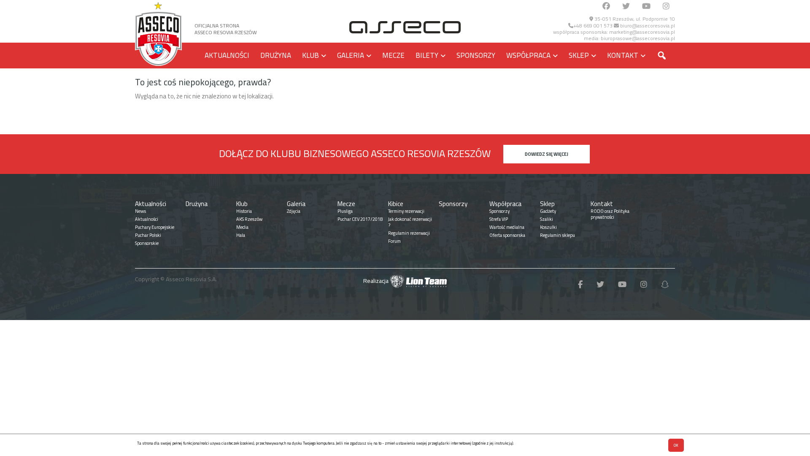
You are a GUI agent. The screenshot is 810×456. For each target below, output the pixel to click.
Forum (394, 241)
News (140, 211)
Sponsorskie (147, 243)
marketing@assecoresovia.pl (642, 32)
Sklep (579, 55)
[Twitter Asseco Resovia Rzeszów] (626, 6)
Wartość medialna (506, 227)
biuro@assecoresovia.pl (647, 25)
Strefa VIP (498, 219)
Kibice (395, 203)
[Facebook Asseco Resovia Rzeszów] (606, 6)
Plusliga (345, 211)
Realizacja (376, 280)
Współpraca (528, 55)
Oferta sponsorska (507, 235)
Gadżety (548, 211)
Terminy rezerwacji (406, 211)
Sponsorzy (475, 55)
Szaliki (546, 219)
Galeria (350, 55)
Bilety (427, 55)
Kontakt (622, 55)
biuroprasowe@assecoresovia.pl (638, 38)
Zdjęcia (293, 211)
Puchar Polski (148, 235)
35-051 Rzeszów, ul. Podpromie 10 (634, 19)
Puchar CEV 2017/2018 (360, 219)
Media (242, 227)
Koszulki (548, 227)
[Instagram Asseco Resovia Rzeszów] (666, 6)
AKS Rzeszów (249, 219)
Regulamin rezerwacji (409, 233)
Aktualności (227, 55)
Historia (244, 211)
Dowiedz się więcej (546, 154)
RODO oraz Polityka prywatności (610, 214)
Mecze (393, 55)
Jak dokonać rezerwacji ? (410, 222)
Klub (310, 55)
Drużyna (275, 55)
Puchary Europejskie (154, 227)
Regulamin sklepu (557, 235)
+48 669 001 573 (593, 25)
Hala (240, 235)
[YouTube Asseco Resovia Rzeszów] (646, 6)
